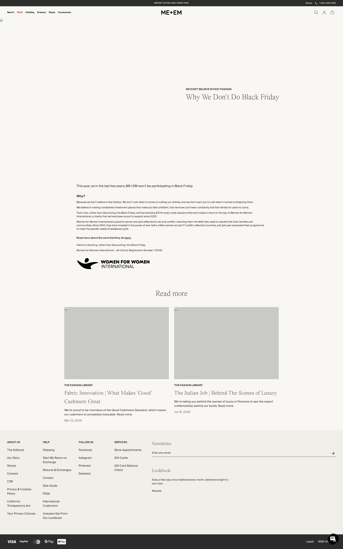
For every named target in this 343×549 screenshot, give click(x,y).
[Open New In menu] (10, 15)
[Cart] (332, 12)
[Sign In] (324, 12)
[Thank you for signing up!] (333, 453)
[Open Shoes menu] (52, 15)
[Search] (316, 12)
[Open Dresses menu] (41, 15)
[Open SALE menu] (20, 15)
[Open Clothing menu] (30, 15)
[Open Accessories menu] (64, 15)
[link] (171, 95)
